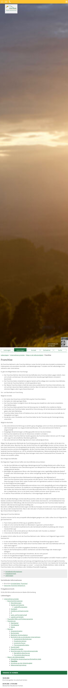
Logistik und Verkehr (17, 617)
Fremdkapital (15, 625)
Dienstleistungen (16, 603)
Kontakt (33, 350)
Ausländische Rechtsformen (23, 639)
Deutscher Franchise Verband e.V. (14, 585)
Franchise (14, 661)
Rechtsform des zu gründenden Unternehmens (25, 637)
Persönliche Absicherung (22, 655)
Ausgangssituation (16, 631)
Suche (60, 350)
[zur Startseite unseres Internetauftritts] (11, 10)
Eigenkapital (14, 623)
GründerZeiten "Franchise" (19, 583)
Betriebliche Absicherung (22, 653)
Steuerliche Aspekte (17, 649)
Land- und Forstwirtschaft (19, 615)
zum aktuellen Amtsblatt (53, 345)
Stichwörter (47, 350)
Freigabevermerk (10, 574)
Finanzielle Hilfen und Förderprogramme (20, 619)
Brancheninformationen (15, 601)
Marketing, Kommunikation (19, 635)
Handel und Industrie (17, 605)
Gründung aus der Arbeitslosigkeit (21, 663)
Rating (13, 627)
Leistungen (7, 350)
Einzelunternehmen (20, 641)
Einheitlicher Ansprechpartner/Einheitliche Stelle (26, 659)
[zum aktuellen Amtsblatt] (64, 342)
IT (11, 613)
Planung (10, 629)
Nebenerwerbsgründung (18, 665)
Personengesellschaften (21, 645)
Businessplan (15, 633)
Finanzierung (11, 621)
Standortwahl (15, 647)
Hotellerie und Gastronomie (19, 611)
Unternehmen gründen (17, 355)
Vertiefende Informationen (13, 572)
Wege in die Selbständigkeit (34, 355)
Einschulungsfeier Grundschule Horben (14, 679)
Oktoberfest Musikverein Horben (12, 685)
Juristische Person (19, 643)
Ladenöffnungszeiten (20, 607)
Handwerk (14, 609)
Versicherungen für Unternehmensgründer (24, 651)
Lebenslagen (20, 350)
